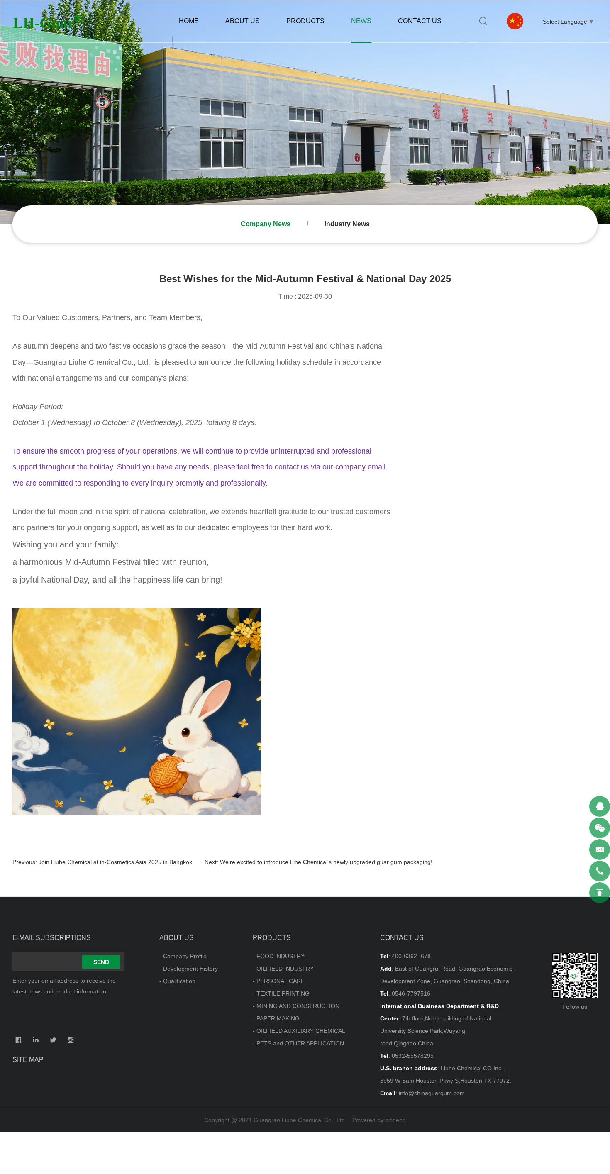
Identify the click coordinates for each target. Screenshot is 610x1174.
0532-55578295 (413, 1055)
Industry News (347, 223)
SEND (101, 962)
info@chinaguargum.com (432, 1093)
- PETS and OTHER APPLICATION (298, 1043)
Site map (28, 1059)
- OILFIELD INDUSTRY (283, 968)
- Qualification (177, 981)
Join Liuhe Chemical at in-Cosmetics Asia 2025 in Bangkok (115, 862)
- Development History (188, 968)
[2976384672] (599, 806)
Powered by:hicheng (379, 1120)
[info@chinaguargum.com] (599, 849)
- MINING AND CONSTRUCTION (296, 1006)
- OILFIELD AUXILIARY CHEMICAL (299, 1031)
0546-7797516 (411, 993)
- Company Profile (183, 956)
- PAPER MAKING (276, 1018)
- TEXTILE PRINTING (281, 993)
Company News (265, 223)
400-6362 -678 (411, 956)
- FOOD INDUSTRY (279, 956)
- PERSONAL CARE (279, 981)
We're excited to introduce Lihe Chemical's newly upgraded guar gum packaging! (326, 862)
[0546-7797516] (599, 871)
